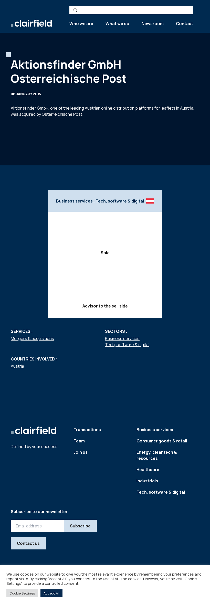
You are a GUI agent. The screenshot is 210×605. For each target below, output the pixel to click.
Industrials (147, 481)
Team (79, 441)
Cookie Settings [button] (22, 593)
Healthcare (147, 469)
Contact (184, 23)
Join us (81, 452)
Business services (122, 338)
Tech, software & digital (127, 344)
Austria (17, 366)
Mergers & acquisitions (32, 338)
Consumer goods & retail (161, 441)
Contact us (28, 543)
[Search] (75, 10)
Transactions (87, 429)
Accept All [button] (51, 593)
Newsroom (153, 23)
